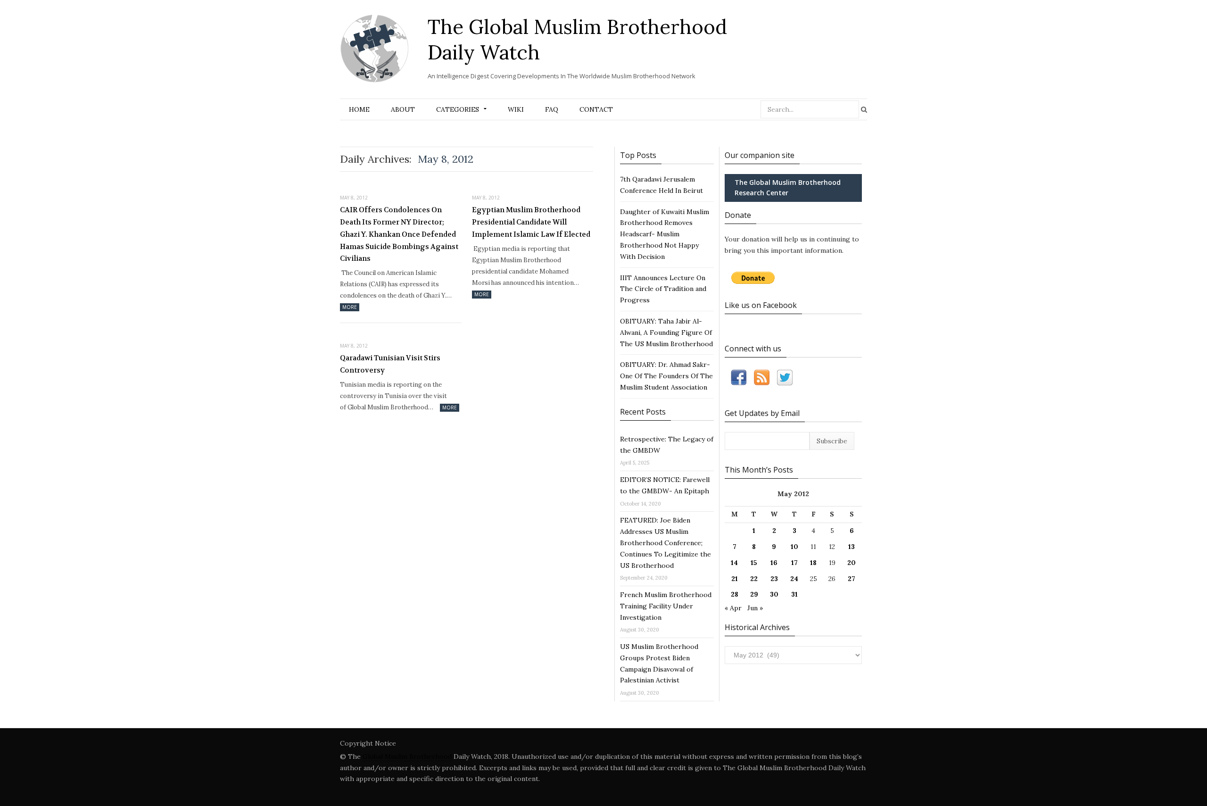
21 (734, 578)
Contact (596, 109)
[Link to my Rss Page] (761, 379)
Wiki (516, 109)
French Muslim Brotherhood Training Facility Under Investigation (665, 606)
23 (774, 578)
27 (851, 578)
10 (794, 546)
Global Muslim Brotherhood (407, 756)
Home (359, 109)
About (403, 109)
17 (794, 562)
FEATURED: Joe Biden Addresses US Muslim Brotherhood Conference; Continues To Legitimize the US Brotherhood (665, 542)
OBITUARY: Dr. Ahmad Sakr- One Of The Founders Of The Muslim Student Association (666, 375)
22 (754, 578)
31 (794, 594)
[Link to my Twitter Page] (785, 379)
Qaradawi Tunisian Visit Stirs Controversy (390, 364)
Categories (457, 109)
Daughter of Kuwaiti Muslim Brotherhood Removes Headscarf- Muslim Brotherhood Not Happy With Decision (664, 234)
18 (813, 562)
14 (734, 562)
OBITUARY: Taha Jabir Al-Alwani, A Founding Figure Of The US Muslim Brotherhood (666, 332)
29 (754, 594)
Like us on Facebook (761, 305)
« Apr (733, 608)
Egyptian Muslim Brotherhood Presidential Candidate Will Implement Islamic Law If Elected (531, 222)
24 (794, 578)
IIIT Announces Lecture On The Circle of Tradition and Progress (663, 289)
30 (774, 594)
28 (734, 594)
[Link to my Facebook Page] (738, 379)
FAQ (551, 109)
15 (754, 562)
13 (851, 546)
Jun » (755, 608)
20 (851, 562)
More (349, 307)
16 (773, 562)
